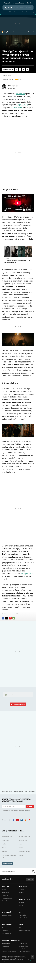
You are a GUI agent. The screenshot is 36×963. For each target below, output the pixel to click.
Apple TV (4, 848)
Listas (20, 844)
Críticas (18, 614)
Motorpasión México (24, 952)
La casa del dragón (24, 851)
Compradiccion (6, 933)
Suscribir (30, 806)
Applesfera (5, 895)
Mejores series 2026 (19, 791)
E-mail (27, 69)
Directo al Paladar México (9, 952)
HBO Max (4, 851)
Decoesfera (5, 930)
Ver (19, 704)
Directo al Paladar (7, 915)
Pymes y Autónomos (24, 930)
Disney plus (5, 840)
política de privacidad (24, 810)
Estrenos (11, 614)
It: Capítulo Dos (27, 573)
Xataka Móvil (5, 892)
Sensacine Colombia (24, 949)
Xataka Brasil (5, 946)
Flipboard (23, 69)
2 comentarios (8, 69)
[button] (12, 85)
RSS (25, 819)
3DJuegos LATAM (23, 943)
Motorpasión (22, 915)
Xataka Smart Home (7, 898)
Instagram (21, 819)
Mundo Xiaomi (6, 901)
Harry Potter (7, 32)
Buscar (33, 871)
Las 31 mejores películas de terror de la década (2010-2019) (17, 261)
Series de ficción (7, 836)
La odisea (21, 848)
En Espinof (7, 258)
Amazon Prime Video (25, 836)
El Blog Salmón (23, 928)
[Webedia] (8, 880)
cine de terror (28, 614)
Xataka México (6, 943)
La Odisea (22, 32)
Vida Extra (21, 892)
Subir (28, 879)
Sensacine (21, 902)
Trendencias (5, 928)
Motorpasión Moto (24, 918)
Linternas (21, 855)
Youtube (17, 819)
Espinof (21, 905)
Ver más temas (7, 863)
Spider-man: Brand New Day (9, 856)
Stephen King (22, 105)
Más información (27, 961)
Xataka (4, 890)
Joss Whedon (31, 32)
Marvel (15, 32)
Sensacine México (23, 946)
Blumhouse (20, 93)
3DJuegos (21, 890)
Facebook (16, 69)
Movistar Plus (23, 840)
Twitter (20, 69)
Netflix (4, 844)
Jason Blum (17, 107)
